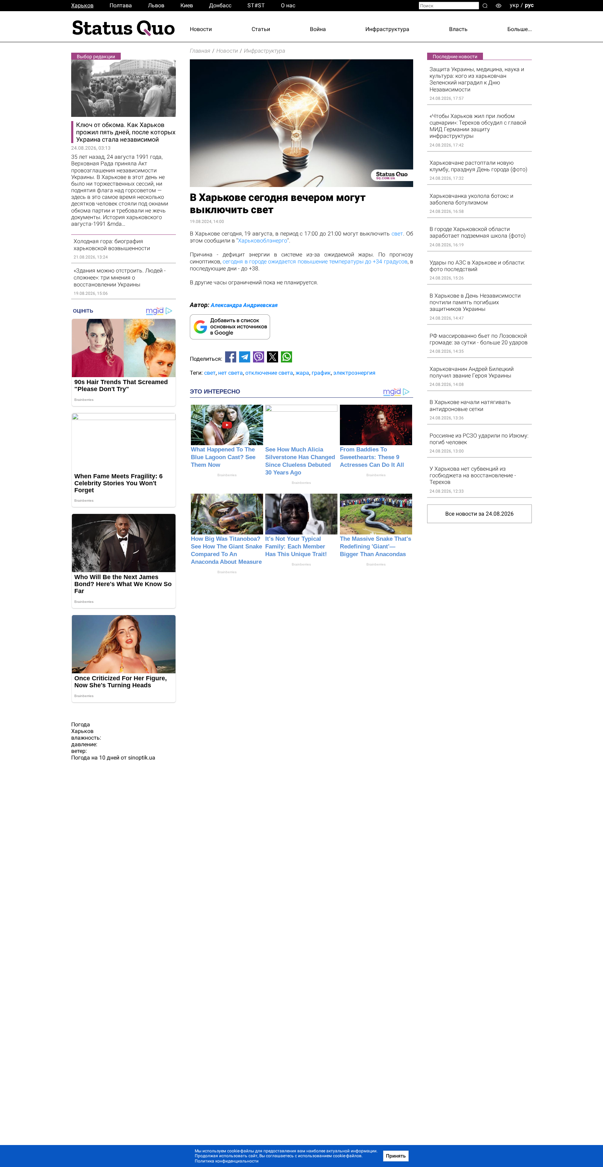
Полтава (121, 5)
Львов (156, 5)
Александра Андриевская (244, 305)
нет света (230, 372)
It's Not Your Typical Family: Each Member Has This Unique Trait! (296, 547)
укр (514, 5)
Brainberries (227, 475)
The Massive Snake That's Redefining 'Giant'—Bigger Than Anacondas (375, 547)
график (321, 372)
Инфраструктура (387, 29)
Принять (396, 1156)
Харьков (82, 5)
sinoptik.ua (141, 757)
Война (318, 29)
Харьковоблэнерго (262, 240)
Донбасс (220, 5)
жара (302, 372)
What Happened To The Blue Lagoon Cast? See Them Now (223, 457)
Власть (458, 29)
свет (397, 233)
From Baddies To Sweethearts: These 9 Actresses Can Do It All (372, 457)
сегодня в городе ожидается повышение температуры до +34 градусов (315, 261)
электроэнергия (354, 372)
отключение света (269, 372)
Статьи (261, 29)
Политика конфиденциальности (227, 1161)
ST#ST (256, 5)
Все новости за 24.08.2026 (479, 513)
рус (529, 5)
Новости (201, 29)
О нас (288, 5)
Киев (186, 5)
